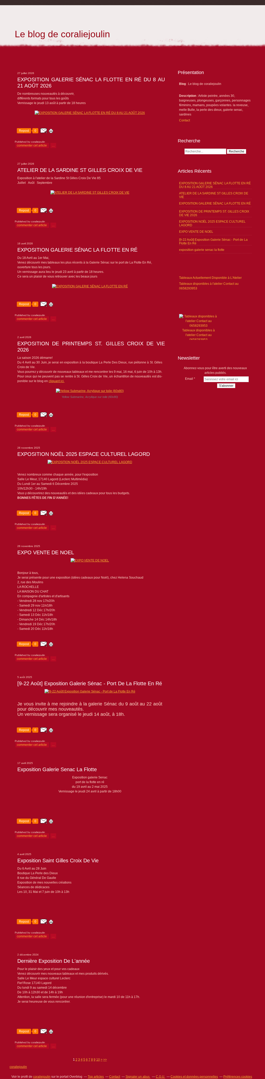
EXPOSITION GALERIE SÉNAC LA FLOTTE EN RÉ (77, 250)
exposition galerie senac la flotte (57, 769)
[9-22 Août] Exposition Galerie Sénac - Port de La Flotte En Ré (89, 683)
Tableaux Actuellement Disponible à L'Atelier (210, 278)
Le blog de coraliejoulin (62, 34)
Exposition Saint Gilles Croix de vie (58, 860)
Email (189, 379)
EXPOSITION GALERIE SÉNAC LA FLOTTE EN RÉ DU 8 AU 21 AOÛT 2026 (91, 83)
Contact (184, 120)
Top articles (96, 1076)
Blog (182, 84)
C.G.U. (160, 1076)
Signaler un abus (138, 1076)
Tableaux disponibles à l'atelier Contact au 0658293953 (198, 335)
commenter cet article (32, 145)
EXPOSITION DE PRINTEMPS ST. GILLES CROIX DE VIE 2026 (91, 347)
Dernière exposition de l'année (53, 961)
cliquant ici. (56, 381)
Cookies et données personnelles (194, 1076)
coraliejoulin (18, 1067)
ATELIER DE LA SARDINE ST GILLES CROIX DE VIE (79, 170)
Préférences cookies (237, 1076)
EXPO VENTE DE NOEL (45, 552)
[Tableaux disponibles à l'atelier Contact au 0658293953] (198, 325)
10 (98, 1059)
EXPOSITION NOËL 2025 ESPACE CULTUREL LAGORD (83, 454)
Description (188, 96)
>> (105, 1059)
